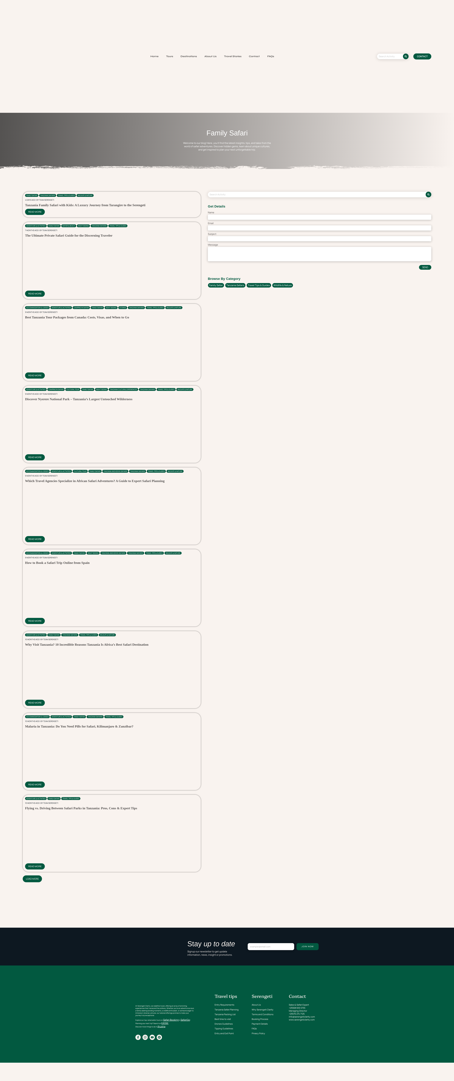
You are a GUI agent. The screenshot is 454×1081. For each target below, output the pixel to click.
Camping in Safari (81, 307)
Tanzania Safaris (47, 195)
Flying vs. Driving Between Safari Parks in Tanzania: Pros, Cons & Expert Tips (81, 808)
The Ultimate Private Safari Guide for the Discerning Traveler (68, 235)
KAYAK (164, 1023)
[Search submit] (406, 56)
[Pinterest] (159, 1037)
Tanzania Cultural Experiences (123, 389)
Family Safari (31, 195)
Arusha (161, 1026)
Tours (169, 56)
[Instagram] (145, 1037)
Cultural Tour (72, 389)
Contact (254, 56)
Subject (212, 234)
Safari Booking (171, 1019)
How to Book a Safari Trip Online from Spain (57, 563)
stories (122, 307)
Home (154, 56)
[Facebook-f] (138, 1037)
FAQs (270, 56)
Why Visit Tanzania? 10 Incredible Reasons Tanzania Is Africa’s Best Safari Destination (86, 644)
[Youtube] (152, 1037)
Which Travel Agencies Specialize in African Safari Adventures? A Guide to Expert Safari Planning (95, 481)
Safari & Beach (68, 226)
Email (211, 223)
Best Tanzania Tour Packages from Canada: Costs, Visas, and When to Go (77, 317)
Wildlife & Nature (85, 195)
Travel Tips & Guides (66, 195)
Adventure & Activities (36, 226)
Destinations (189, 56)
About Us (210, 56)
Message (213, 244)
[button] (32, 878)
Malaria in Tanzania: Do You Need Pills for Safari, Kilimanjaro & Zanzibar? (79, 726)
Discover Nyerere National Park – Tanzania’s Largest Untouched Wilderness (78, 399)
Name (211, 212)
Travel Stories (232, 56)
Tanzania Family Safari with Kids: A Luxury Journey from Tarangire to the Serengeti (85, 205)
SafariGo (185, 1019)
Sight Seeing (83, 226)
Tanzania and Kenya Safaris (115, 471)
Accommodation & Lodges (37, 307)
